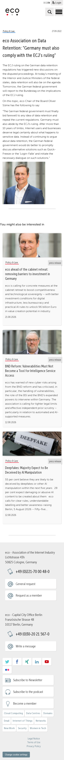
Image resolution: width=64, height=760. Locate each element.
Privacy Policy (34, 746)
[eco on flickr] (7, 671)
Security (22, 728)
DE (45, 2)
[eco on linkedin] (37, 662)
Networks (41, 720)
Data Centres (33, 713)
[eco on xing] (27, 662)
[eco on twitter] (7, 662)
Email (6, 720)
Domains (47, 713)
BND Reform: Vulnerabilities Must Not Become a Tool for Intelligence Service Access (30, 370)
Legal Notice (34, 738)
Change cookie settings (16, 754)
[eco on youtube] (47, 662)
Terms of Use (33, 742)
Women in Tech (38, 728)
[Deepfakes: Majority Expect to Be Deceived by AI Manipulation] (32, 443)
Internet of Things (22, 720)
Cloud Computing (13, 713)
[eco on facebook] (17, 662)
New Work (9, 728)
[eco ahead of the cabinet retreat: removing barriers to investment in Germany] (32, 245)
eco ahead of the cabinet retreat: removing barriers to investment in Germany (27, 274)
